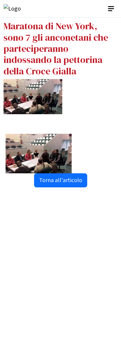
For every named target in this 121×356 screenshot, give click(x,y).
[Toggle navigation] (111, 9)
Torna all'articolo (60, 180)
